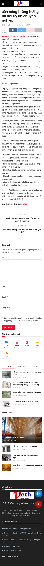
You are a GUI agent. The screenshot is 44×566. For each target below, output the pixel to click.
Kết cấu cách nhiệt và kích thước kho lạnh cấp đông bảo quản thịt (26, 383)
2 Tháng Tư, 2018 (19, 461)
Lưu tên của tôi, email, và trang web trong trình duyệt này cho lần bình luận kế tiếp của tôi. (23, 319)
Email (5, 297)
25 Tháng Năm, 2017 (20, 468)
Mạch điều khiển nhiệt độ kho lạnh (27, 392)
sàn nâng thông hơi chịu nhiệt (14, 36)
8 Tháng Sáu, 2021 (10, 440)
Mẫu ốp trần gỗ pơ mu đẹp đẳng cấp (27, 465)
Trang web (6, 307)
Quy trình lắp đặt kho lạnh (14, 437)
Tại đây (25, 203)
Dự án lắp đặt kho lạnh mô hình (25, 401)
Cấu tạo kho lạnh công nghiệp (25, 446)
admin (10, 25)
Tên (4, 286)
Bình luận (6, 257)
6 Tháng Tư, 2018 (19, 449)
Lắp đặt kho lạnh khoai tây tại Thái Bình (27, 373)
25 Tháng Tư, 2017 (23, 25)
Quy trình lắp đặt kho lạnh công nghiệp (25, 456)
